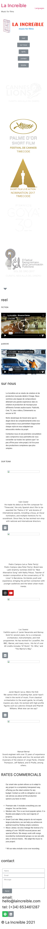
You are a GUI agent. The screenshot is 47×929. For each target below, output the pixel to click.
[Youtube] (11, 593)
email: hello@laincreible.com (21, 899)
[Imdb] (5, 528)
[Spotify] (5, 914)
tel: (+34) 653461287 (21, 907)
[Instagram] (5, 593)
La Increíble (13, 5)
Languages (39, 8)
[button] (23, 38)
